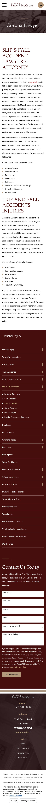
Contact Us (23, 757)
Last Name (7, 601)
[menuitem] (21, 349)
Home (23, 743)
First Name (7, 593)
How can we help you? (12, 634)
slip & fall (33, 82)
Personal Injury (23, 753)
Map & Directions (23, 732)
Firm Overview (23, 748)
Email (5, 618)
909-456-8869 (23, 706)
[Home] (22, 4)
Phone (5, 609)
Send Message (11, 674)
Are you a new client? (11, 626)
